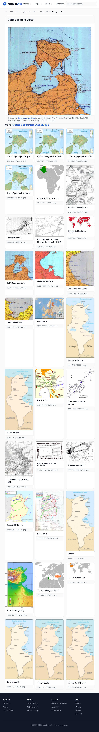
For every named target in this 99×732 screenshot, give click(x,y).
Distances (60, 4)
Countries (7, 704)
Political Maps (32, 707)
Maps (37, 4)
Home (7, 12)
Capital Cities (8, 710)
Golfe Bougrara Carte (26, 118)
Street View (56, 710)
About (78, 704)
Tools (47, 4)
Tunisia (20, 12)
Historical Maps (33, 710)
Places (26, 4)
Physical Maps (33, 704)
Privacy (79, 710)
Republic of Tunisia (32, 12)
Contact (79, 714)
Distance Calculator (59, 704)
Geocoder (55, 707)
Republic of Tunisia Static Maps (30, 124)
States (5, 707)
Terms (78, 707)
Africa (13, 12)
